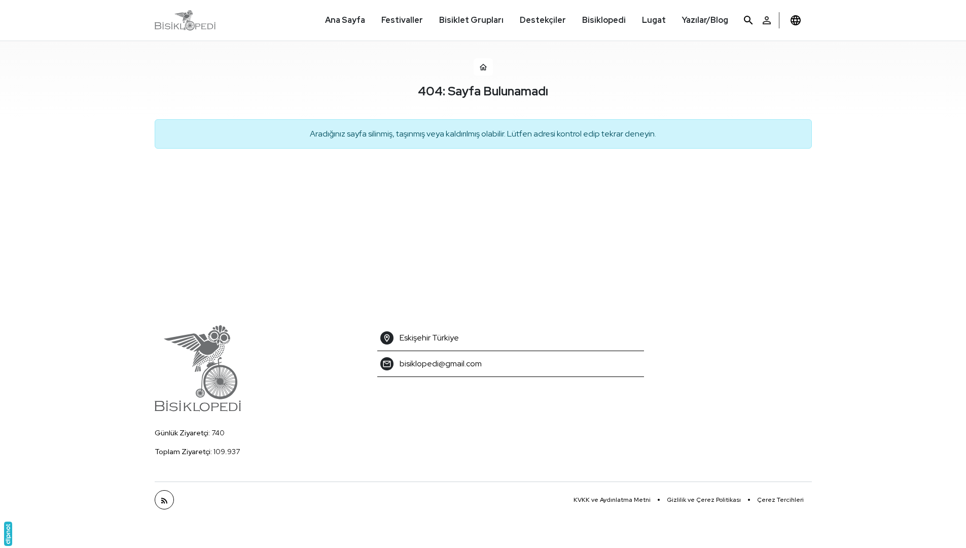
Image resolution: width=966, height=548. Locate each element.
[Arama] (748, 20)
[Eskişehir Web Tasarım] (8, 534)
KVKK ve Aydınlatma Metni (612, 500)
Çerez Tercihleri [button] (780, 500)
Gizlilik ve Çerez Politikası (704, 500)
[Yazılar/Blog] (164, 499)
